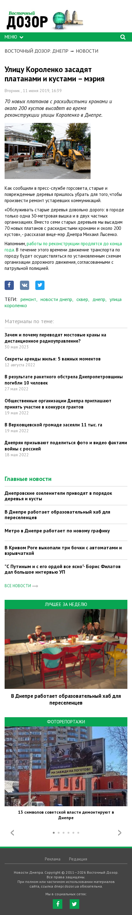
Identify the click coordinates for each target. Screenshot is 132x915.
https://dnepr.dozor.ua (44, 17)
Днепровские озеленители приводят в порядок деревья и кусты (58, 496)
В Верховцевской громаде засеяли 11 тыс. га (53, 425)
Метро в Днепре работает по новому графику (57, 530)
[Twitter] (74, 904)
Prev (12, 833)
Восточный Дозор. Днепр (36, 51)
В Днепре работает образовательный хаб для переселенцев (57, 514)
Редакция (78, 859)
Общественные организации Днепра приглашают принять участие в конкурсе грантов (58, 404)
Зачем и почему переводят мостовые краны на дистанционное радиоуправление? (55, 338)
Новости (87, 51)
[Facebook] (57, 904)
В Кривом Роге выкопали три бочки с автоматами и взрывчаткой (63, 550)
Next (119, 833)
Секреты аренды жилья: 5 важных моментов (53, 359)
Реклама (52, 859)
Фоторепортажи (66, 722)
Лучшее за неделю (66, 604)
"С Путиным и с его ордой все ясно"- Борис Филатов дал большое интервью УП (63, 569)
